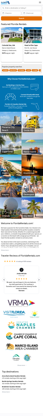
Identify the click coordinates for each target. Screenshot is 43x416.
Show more (5, 250)
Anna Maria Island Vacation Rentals (13, 376)
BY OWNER (35, 70)
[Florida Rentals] (5, 4)
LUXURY (28, 70)
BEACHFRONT (13, 70)
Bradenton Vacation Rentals (11, 387)
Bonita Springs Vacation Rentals (12, 381)
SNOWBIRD (5, 70)
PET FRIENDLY (21, 70)
